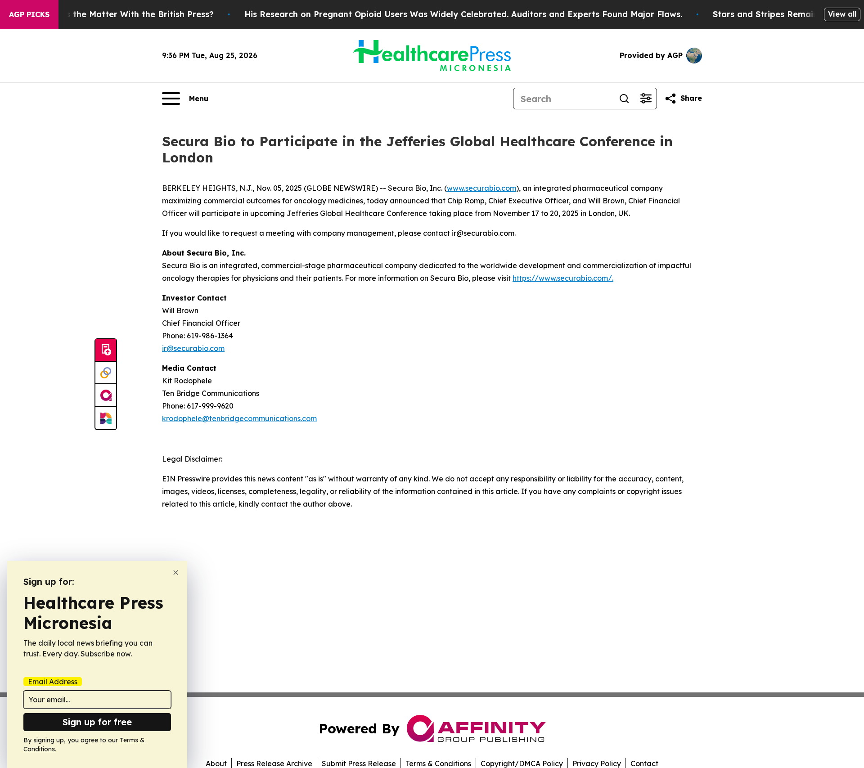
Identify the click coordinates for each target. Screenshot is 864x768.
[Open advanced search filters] (646, 98)
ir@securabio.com (193, 348)
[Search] (624, 98)
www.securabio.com (481, 188)
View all (842, 13)
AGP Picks (29, 14)
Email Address (52, 681)
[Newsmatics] (105, 418)
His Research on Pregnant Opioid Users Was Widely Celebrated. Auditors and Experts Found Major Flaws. (463, 14)
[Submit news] (105, 350)
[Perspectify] (105, 373)
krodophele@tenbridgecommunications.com (239, 418)
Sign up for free (97, 722)
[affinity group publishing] (105, 395)
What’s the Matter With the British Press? (128, 14)
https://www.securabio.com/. (563, 278)
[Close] (175, 572)
